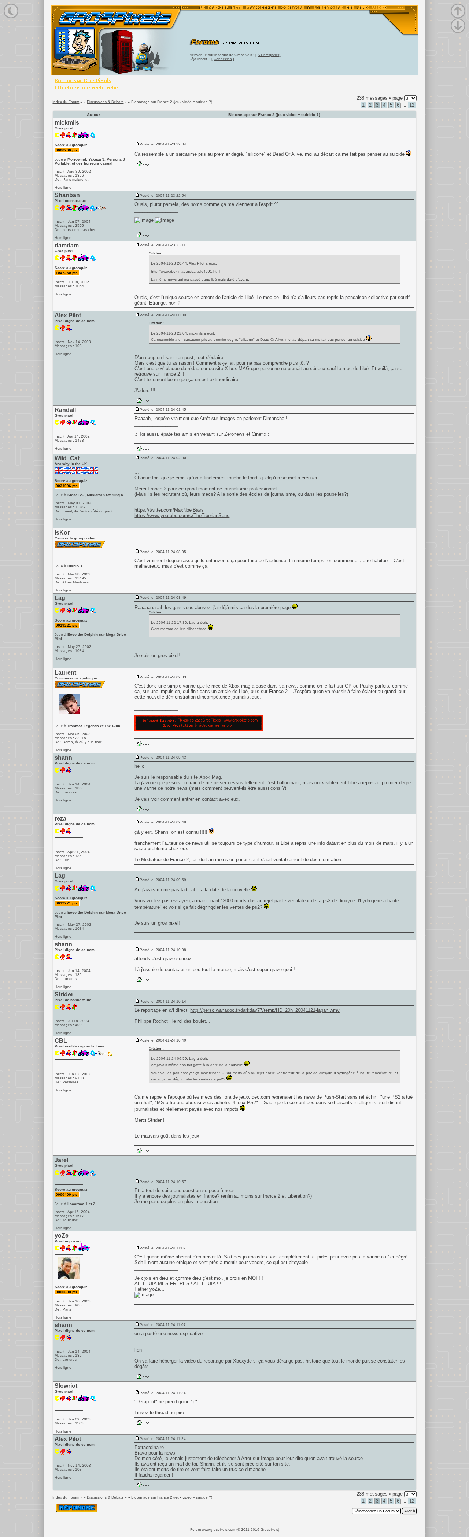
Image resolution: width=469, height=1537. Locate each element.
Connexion (223, 59)
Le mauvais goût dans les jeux (166, 1136)
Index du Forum (65, 102)
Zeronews (234, 434)
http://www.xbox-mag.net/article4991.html (185, 271)
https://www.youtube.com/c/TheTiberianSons (181, 515)
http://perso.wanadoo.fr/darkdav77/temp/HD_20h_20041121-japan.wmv (265, 1010)
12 (411, 105)
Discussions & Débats (105, 102)
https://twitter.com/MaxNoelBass (169, 510)
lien (138, 1350)
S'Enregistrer (268, 55)
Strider (155, 1120)
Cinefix (259, 434)
